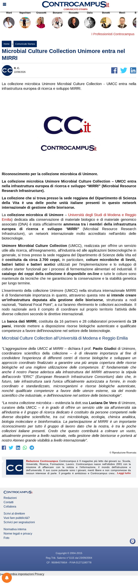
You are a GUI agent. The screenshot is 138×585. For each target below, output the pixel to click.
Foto (6, 538)
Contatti (8, 502)
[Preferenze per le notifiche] (7, 578)
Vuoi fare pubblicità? (17, 518)
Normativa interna (15, 529)
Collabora (10, 506)
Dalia (90, 12)
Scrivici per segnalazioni (19, 522)
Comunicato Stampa (76, 9)
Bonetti (106, 12)
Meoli (122, 12)
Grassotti (41, 12)
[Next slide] (135, 22)
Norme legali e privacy (18, 533)
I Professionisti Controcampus (112, 34)
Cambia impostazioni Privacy (25, 574)
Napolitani (25, 12)
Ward (9, 12)
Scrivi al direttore (14, 513)
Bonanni (57, 12)
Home (7, 44)
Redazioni (10, 498)
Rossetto (74, 12)
